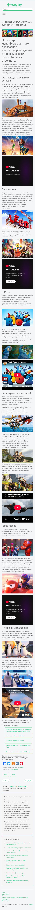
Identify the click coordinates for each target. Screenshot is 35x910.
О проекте (5, 896)
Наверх (31, 904)
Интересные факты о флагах (15, 740)
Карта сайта (5, 894)
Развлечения (14, 769)
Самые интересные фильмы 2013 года (18, 752)
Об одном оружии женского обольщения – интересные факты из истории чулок (18, 730)
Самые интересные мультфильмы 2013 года (18, 746)
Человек (20, 767)
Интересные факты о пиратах (15, 736)
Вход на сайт (6, 901)
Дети (5, 774)
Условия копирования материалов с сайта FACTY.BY (15, 898)
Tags (3, 892)
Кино (13, 774)
